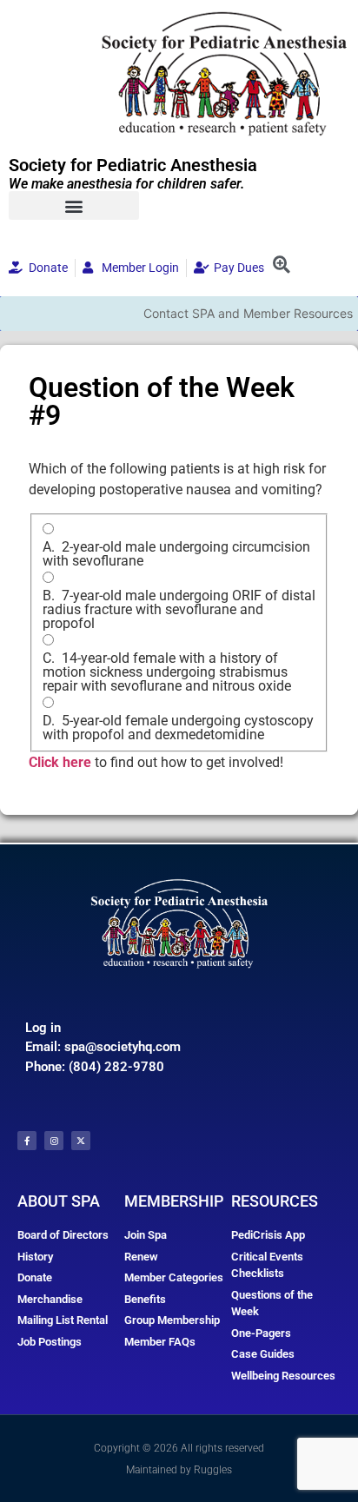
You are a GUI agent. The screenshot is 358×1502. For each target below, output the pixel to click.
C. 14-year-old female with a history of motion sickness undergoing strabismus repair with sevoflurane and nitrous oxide (167, 672)
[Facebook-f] (26, 1140)
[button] (74, 205)
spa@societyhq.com (122, 1047)
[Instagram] (53, 1140)
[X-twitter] (80, 1140)
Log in (43, 1028)
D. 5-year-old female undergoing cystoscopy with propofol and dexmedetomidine (178, 728)
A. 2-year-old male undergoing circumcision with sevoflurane (176, 554)
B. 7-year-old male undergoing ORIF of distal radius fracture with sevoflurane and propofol (179, 610)
